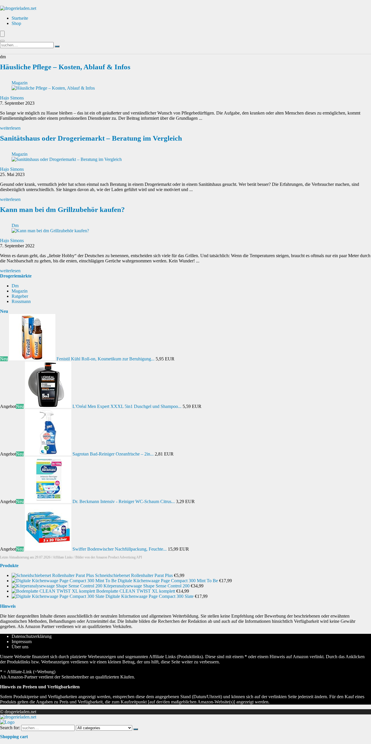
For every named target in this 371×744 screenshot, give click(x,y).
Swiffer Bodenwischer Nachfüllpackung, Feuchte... (119, 549)
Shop (16, 23)
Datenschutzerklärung (32, 636)
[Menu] (2, 34)
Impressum (22, 641)
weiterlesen (10, 128)
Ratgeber (20, 296)
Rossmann (21, 301)
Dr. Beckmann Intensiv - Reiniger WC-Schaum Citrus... (123, 501)
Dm (15, 225)
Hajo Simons (12, 97)
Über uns (20, 646)
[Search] (2, 41)
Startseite (20, 18)
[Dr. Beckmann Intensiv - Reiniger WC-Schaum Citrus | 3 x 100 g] (48, 501)
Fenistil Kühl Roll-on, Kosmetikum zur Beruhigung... (105, 358)
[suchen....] (57, 46)
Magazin (20, 82)
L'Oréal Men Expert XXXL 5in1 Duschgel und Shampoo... (126, 406)
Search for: (10, 727)
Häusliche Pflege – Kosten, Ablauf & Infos (65, 67)
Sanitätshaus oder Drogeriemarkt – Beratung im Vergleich (91, 138)
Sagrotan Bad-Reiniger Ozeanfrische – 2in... (113, 453)
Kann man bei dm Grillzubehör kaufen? (62, 209)
